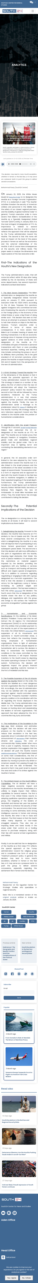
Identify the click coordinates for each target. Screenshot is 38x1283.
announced (29, 631)
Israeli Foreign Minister (29, 428)
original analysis (9, 897)
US (4, 921)
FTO (32, 921)
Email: (6, 988)
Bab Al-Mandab (28, 917)
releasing (18, 741)
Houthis (31, 912)
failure (22, 407)
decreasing (20, 739)
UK (12, 921)
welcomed (18, 591)
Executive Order (14, 197)
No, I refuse (26, 1278)
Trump (6, 926)
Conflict (22, 921)
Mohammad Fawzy (10, 882)
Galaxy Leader (9, 917)
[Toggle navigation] (33, 11)
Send (19, 998)
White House (18, 926)
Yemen (6, 912)
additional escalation (9, 753)
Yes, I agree (11, 1278)
